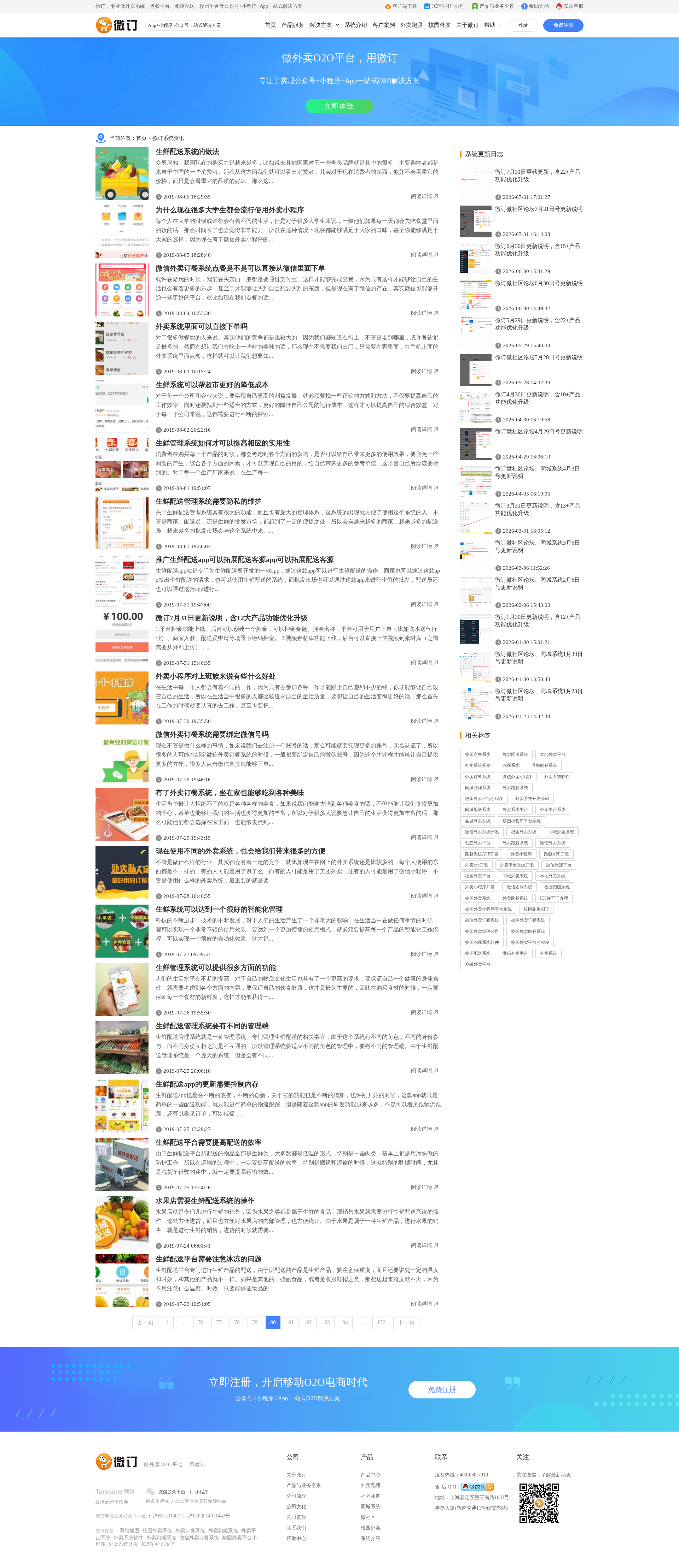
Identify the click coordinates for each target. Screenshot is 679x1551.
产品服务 (293, 25)
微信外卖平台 (515, 953)
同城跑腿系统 (478, 787)
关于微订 (467, 25)
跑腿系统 (511, 765)
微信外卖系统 (552, 842)
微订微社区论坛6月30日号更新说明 (539, 283)
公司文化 (296, 1506)
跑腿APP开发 (556, 854)
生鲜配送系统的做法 (187, 151)
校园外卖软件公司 (482, 931)
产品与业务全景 (497, 6)
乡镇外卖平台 (478, 964)
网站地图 (129, 1530)
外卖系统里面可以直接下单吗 (202, 326)
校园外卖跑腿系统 (528, 931)
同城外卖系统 (561, 831)
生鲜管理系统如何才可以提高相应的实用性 (223, 443)
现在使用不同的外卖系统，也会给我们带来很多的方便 (240, 851)
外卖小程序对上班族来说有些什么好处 (216, 676)
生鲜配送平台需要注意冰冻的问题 (209, 1259)
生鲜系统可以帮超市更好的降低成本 (212, 385)
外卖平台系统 (552, 809)
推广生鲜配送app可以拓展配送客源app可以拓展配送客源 (245, 559)
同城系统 (371, 1506)
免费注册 (563, 25)
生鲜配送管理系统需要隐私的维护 (209, 501)
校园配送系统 (478, 953)
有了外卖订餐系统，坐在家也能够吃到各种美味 (230, 793)
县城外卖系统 (478, 820)
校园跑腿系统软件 (482, 942)
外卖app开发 (476, 865)
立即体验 (339, 105)
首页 (270, 25)
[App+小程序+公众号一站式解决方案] (116, 25)
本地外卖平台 (552, 754)
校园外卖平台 (478, 876)
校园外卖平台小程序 (484, 798)
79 (255, 1322)
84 (345, 1322)
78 (237, 1322)
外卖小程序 (521, 854)
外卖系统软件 (557, 776)
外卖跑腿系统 (515, 787)
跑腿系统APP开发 (482, 854)
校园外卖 (439, 25)
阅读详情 (421, 196)
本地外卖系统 (552, 876)
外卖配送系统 (515, 754)
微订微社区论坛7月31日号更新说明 (539, 209)
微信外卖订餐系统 (482, 920)
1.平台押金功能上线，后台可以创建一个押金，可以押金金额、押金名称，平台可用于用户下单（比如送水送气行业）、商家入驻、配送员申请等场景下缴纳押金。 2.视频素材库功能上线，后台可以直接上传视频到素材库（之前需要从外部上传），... (297, 638)
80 (273, 1322)
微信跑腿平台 (558, 865)
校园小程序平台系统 (522, 820)
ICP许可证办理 (448, 6)
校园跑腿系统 (557, 886)
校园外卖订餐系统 (528, 920)
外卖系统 (548, 953)
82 (309, 1322)
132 (381, 1322)
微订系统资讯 (168, 138)
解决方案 (320, 25)
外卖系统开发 (478, 765)
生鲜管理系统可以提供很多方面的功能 (216, 967)
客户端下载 (405, 6)
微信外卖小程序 (517, 776)
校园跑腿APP (536, 909)
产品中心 (371, 1475)
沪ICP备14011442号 (209, 1516)
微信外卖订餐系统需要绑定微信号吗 (212, 734)
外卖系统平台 (515, 809)
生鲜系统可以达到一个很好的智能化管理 (219, 909)
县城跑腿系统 (544, 765)
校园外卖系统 (523, 831)
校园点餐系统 (478, 754)
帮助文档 (539, 6)
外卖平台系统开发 (517, 865)
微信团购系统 (519, 886)
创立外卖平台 (478, 842)
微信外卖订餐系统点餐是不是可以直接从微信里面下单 (240, 268)
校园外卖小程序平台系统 (488, 909)
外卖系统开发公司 (532, 798)
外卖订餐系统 (478, 776)
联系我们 (296, 1528)
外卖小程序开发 (480, 886)
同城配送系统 (478, 809)
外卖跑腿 (411, 25)
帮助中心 (296, 1538)
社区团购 (371, 1496)
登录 (523, 25)
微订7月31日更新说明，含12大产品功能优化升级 (232, 618)
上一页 (145, 1322)
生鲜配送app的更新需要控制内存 (207, 1084)
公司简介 (296, 1496)
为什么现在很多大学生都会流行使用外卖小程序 (230, 210)
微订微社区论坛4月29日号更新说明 (539, 431)
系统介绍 (355, 25)
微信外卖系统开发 (482, 831)
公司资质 (296, 1517)
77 (219, 1322)
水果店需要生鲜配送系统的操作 (205, 1200)
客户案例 (383, 25)
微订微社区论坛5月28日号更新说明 (539, 357)
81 (291, 1322)
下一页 (406, 1322)
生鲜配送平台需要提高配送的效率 (209, 1142)
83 (327, 1322)
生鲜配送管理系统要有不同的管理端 (212, 1026)
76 (201, 1322)
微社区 (368, 1517)
